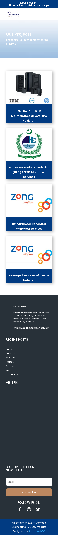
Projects (10, 361)
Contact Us (12, 374)
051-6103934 (29, 2)
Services (10, 357)
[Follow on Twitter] (38, 509)
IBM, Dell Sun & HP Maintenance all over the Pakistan (29, 115)
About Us (10, 353)
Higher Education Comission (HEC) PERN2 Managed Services (29, 172)
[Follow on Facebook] (20, 509)
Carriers (10, 366)
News (8, 370)
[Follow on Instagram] (29, 509)
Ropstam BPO (36, 531)
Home (9, 349)
